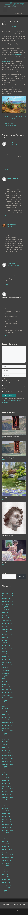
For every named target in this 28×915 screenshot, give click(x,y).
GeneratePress (14, 906)
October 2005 (7, 888)
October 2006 (6, 860)
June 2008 (5, 805)
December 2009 (7, 756)
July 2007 (5, 836)
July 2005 (5, 893)
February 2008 (7, 816)
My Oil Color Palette (8, 123)
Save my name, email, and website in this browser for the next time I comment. (14, 381)
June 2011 (5, 706)
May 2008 (5, 808)
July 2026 (5, 590)
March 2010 (6, 747)
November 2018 (7, 623)
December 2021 (7, 593)
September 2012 (7, 670)
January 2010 (6, 753)
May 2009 (5, 775)
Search (4, 573)
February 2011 (6, 717)
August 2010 (6, 734)
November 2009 (7, 758)
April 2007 (5, 844)
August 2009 (6, 767)
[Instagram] (18, 13)
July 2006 (5, 869)
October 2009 (6, 761)
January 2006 (6, 885)
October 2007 (6, 827)
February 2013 (6, 659)
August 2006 (6, 866)
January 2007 (6, 852)
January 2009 (6, 786)
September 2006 (8, 863)
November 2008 (7, 791)
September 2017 (7, 629)
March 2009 (6, 781)
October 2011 (6, 695)
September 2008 (8, 797)
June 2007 (5, 838)
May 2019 (5, 612)
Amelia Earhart (6, 61)
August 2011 (6, 701)
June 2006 (5, 871)
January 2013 (6, 662)
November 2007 (7, 825)
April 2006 (5, 877)
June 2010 (5, 739)
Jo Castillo (10, 143)
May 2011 (5, 709)
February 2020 (7, 599)
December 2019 (7, 601)
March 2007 (6, 847)
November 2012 (7, 665)
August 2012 (6, 673)
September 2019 (7, 604)
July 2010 (5, 736)
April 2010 (5, 745)
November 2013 (7, 648)
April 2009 (5, 778)
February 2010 (6, 750)
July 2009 (5, 769)
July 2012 (5, 676)
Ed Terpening (11, 225)
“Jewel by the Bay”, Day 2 (10, 125)
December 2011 (7, 690)
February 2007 (7, 849)
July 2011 (5, 703)
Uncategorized (7, 122)
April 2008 (5, 811)
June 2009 (5, 772)
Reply (6, 169)
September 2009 (8, 764)
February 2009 (7, 783)
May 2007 (5, 841)
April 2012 (5, 681)
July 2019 (5, 607)
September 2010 (7, 731)
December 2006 (7, 855)
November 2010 (7, 725)
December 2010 (7, 723)
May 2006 (5, 874)
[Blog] (21, 13)
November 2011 (7, 692)
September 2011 (7, 698)
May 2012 (5, 679)
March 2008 (6, 814)
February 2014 (6, 645)
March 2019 (6, 618)
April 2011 (5, 712)
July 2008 (5, 803)
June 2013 (5, 651)
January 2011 (6, 720)
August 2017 (6, 632)
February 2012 (6, 687)
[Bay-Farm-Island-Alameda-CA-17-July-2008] (14, 113)
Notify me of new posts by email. (13, 391)
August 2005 (6, 891)
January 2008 (6, 819)
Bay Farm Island (16, 54)
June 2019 (5, 610)
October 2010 (6, 728)
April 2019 (5, 615)
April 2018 (5, 626)
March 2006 (6, 880)
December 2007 (7, 822)
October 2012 (6, 667)
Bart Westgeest (12, 178)
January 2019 (6, 621)
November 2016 (7, 634)
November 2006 (7, 858)
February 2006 (7, 882)
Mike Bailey (11, 264)
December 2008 (7, 789)
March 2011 (5, 714)
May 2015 (5, 637)
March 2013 (6, 657)
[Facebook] (15, 13)
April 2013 (5, 654)
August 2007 (6, 833)
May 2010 (5, 742)
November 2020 (7, 596)
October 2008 (6, 794)
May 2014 (5, 640)
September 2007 (8, 830)
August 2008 (6, 800)
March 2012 (6, 684)
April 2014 (5, 643)
